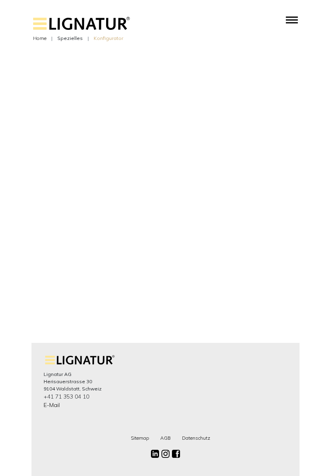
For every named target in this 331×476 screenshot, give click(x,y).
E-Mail (52, 405)
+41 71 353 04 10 (66, 396)
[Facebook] (176, 454)
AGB (165, 438)
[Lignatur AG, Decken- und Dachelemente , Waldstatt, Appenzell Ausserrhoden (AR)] (81, 28)
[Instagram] (165, 454)
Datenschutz (196, 438)
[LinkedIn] (155, 454)
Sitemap (140, 438)
